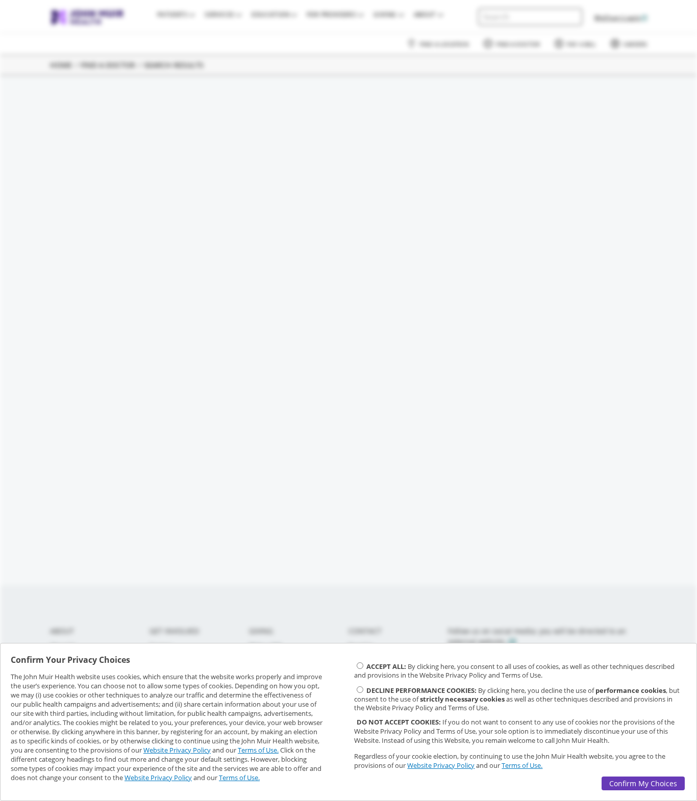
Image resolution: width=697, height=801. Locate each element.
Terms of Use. (258, 750)
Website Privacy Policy (177, 750)
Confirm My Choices (643, 783)
